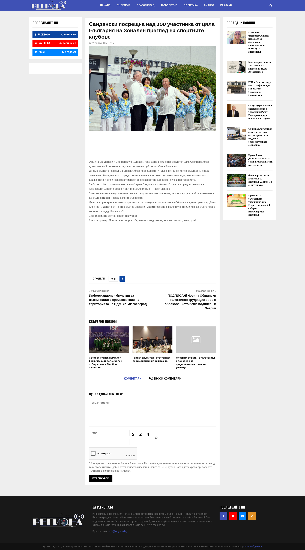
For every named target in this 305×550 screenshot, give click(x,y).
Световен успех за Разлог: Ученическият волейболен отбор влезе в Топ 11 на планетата (105, 362)
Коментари (132, 378)
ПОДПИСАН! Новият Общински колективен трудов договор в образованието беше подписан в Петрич (190, 302)
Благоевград (145, 5)
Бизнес (209, 5)
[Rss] (252, 516)
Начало (105, 5)
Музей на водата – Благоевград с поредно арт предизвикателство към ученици (195, 362)
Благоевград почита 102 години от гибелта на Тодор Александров (259, 67)
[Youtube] (233, 516)
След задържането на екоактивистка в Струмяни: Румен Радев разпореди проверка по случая (260, 112)
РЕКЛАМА (226, 5)
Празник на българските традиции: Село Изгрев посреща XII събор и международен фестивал (259, 205)
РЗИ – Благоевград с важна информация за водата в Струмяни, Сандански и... (259, 88)
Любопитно (169, 5)
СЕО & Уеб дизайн (252, 546)
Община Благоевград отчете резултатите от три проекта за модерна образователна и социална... (260, 137)
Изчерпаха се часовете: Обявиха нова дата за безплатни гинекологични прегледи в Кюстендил (258, 42)
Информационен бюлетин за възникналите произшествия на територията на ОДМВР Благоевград (118, 300)
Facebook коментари (164, 378)
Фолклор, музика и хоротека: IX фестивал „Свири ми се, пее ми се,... (260, 180)
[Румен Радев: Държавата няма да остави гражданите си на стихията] (236, 160)
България (123, 5)
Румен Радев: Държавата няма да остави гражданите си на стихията (260, 160)
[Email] (242, 516)
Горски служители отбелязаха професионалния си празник (151, 359)
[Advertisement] (153, 147)
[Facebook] (223, 516)
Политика (191, 5)
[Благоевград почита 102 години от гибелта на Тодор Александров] (236, 67)
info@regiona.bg (118, 531)
